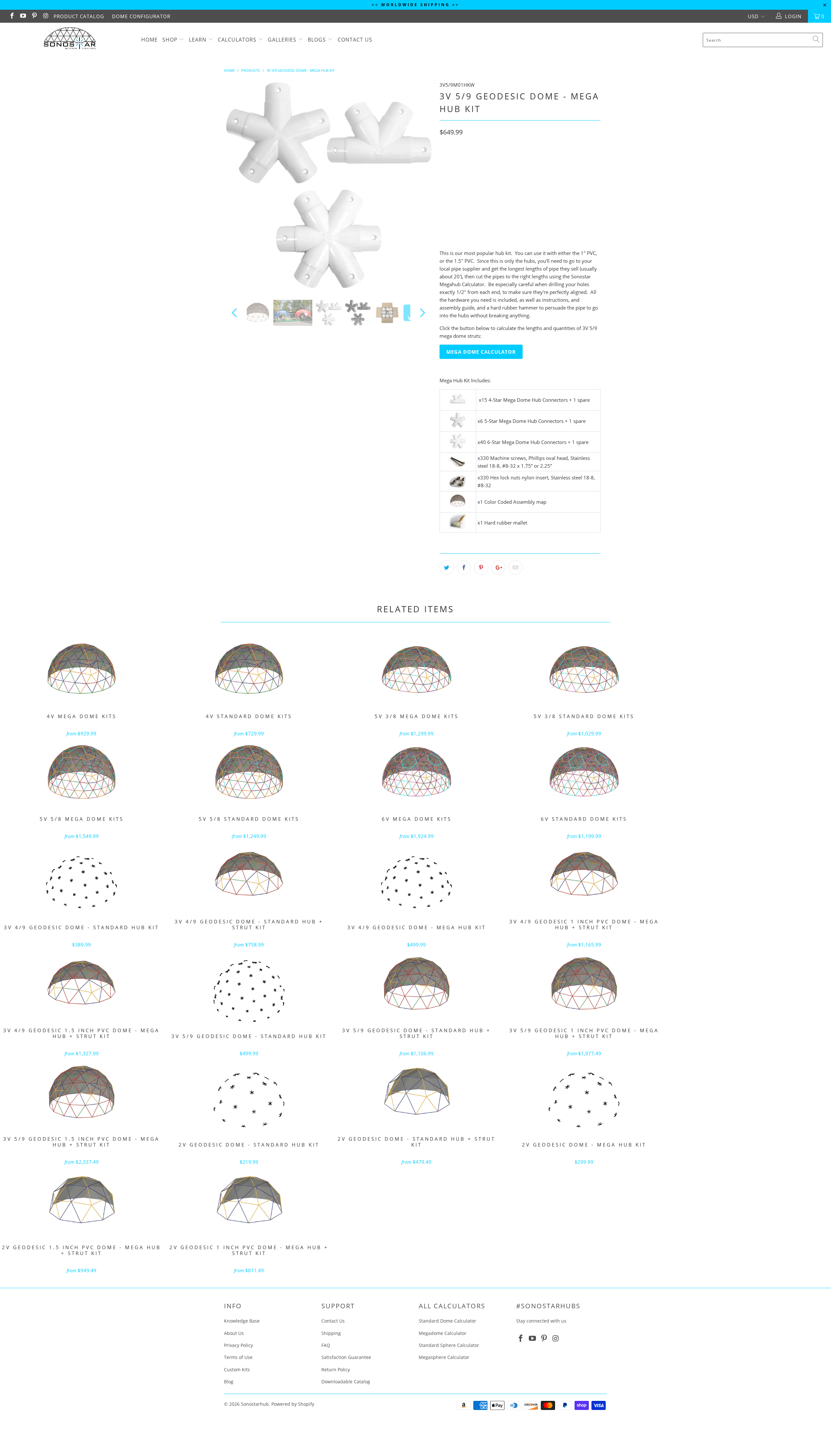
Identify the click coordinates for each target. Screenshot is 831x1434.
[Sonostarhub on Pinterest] (34, 16)
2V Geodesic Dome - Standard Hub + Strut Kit (416, 1093)
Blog (228, 1381)
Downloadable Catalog (345, 1381)
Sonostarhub (255, 1404)
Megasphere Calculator (444, 1357)
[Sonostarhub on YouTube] (22, 16)
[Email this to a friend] (515, 567)
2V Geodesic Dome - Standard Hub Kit (248, 1099)
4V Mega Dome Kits (81, 671)
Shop (170, 39)
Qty (444, 206)
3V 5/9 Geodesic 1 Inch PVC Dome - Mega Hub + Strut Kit (583, 985)
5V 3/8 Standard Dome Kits (583, 671)
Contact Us (355, 39)
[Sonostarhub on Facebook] (11, 16)
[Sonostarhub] (69, 39)
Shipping (331, 1333)
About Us (234, 1333)
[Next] (421, 185)
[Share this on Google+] (498, 567)
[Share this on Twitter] (447, 567)
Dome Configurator (141, 16)
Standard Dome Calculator (447, 1321)
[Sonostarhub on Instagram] (45, 16)
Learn (197, 39)
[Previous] (235, 185)
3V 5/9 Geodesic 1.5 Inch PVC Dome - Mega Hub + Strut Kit (81, 1093)
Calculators (237, 39)
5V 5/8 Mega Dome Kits (81, 773)
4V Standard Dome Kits (248, 671)
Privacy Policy (238, 1345)
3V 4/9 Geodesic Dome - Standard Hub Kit (81, 882)
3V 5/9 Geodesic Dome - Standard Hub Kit (248, 991)
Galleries (283, 39)
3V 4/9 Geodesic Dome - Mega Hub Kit (416, 882)
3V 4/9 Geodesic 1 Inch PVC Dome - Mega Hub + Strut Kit (583, 876)
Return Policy (335, 1369)
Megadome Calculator (442, 1333)
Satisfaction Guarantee (346, 1357)
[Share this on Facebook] (464, 567)
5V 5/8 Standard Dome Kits (248, 773)
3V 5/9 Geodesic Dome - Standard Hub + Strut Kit (416, 985)
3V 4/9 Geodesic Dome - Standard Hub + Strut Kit (248, 876)
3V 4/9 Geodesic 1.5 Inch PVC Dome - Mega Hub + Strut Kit (81, 985)
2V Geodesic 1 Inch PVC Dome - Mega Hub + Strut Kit (248, 1202)
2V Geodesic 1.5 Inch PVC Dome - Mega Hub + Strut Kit (81, 1202)
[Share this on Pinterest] (481, 567)
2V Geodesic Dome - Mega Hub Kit (583, 1099)
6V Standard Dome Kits (583, 773)
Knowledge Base (242, 1321)
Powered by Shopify (292, 1404)
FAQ (325, 1345)
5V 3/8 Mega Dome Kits (416, 671)
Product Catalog (79, 16)
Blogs (318, 39)
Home (149, 39)
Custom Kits (237, 1369)
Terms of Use (238, 1357)
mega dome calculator (481, 352)
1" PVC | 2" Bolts (461, 188)
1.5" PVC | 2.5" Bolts (510, 188)
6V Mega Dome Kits (416, 773)
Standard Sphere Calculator (449, 1345)
